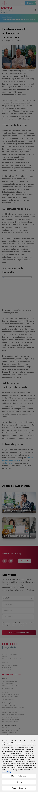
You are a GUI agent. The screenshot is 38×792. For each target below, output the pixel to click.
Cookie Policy (6, 772)
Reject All (19, 782)
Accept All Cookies (19, 788)
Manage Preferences (19, 776)
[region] (19, 763)
